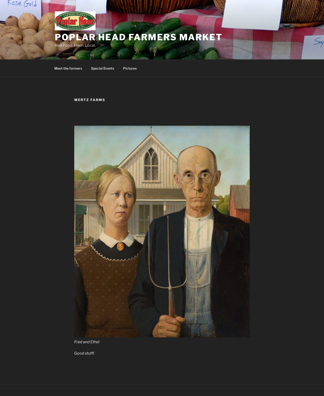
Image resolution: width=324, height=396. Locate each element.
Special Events (102, 68)
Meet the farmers (68, 68)
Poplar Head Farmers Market (138, 37)
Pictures (130, 68)
